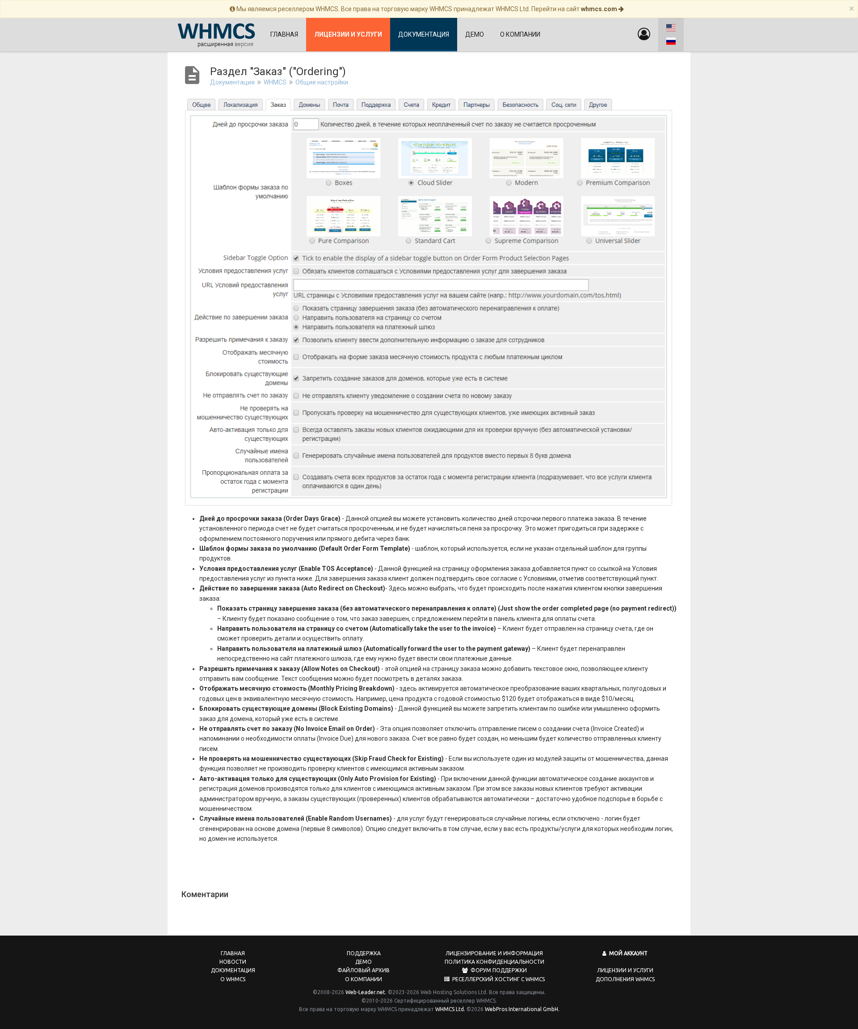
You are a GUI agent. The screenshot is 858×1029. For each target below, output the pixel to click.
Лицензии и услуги (625, 970)
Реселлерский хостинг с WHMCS (497, 979)
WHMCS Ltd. (450, 1009)
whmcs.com (599, 9)
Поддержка (364, 953)
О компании (520, 34)
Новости (232, 962)
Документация (423, 34)
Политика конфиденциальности (494, 962)
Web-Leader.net (365, 992)
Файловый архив (363, 970)
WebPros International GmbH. (522, 1009)
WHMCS (275, 82)
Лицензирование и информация (494, 953)
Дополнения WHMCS (625, 979)
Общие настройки (321, 82)
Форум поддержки (497, 970)
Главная (284, 34)
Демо (474, 34)
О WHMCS (232, 979)
